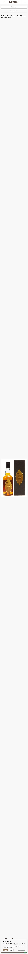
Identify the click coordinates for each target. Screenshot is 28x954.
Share (13, 7)
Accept (5, 950)
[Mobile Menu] (3, 2)
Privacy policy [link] (21, 949)
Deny (11, 950)
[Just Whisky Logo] (14, 2)
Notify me (15, 11)
